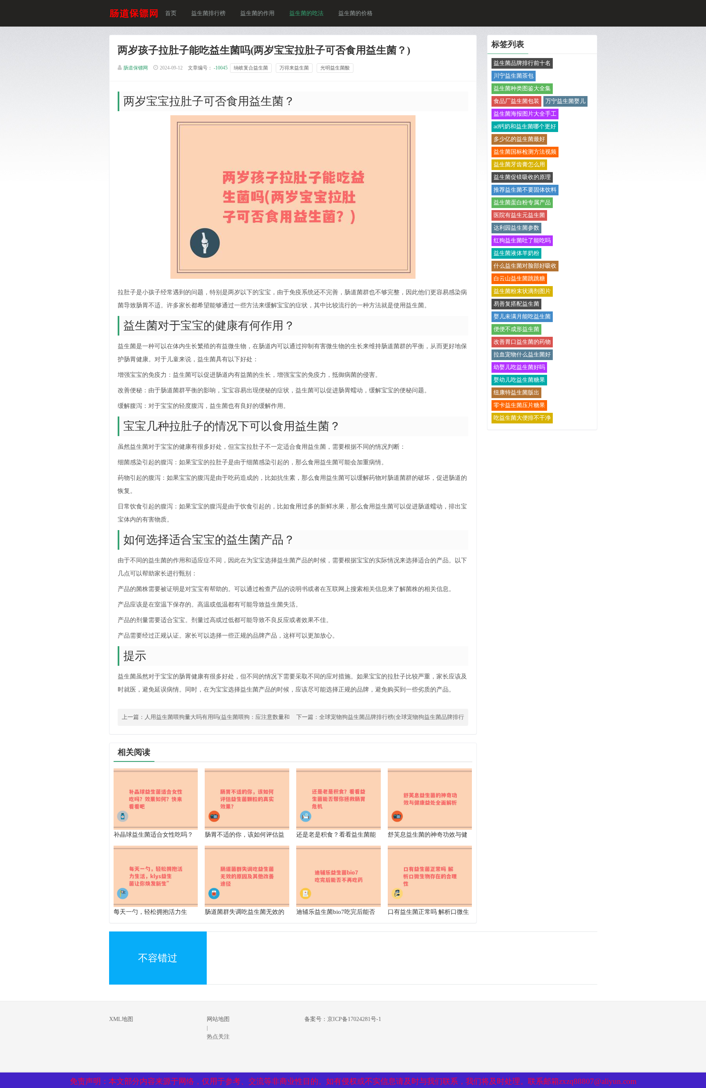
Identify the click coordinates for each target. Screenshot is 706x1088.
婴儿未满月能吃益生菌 (522, 316)
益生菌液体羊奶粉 (516, 253)
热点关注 (218, 1037)
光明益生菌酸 (335, 68)
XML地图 (121, 1019)
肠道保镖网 (135, 68)
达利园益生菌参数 (516, 228)
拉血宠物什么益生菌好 (522, 354)
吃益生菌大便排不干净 (522, 418)
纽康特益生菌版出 (516, 393)
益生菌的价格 (355, 13)
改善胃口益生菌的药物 (522, 342)
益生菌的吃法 (306, 13)
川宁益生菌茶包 (514, 76)
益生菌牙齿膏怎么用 (519, 164)
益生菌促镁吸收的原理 (522, 177)
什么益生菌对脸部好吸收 (525, 266)
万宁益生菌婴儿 (565, 101)
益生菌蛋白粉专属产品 (522, 202)
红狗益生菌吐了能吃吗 (522, 240)
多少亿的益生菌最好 (519, 139)
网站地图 (218, 1019)
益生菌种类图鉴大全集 (522, 88)
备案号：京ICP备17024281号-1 (342, 1019)
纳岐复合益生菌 (251, 68)
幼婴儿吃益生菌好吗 (519, 367)
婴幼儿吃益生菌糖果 (519, 380)
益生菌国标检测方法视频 (525, 152)
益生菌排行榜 (208, 13)
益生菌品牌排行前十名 (522, 63)
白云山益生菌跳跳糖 (519, 278)
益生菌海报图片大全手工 (525, 114)
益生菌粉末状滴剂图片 (522, 291)
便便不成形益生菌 (516, 329)
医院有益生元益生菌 (519, 215)
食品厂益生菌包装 (516, 101)
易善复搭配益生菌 (516, 304)
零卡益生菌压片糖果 (519, 405)
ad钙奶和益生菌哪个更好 (525, 126)
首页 (170, 13)
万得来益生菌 (294, 68)
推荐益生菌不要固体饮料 (525, 190)
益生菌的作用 (257, 13)
